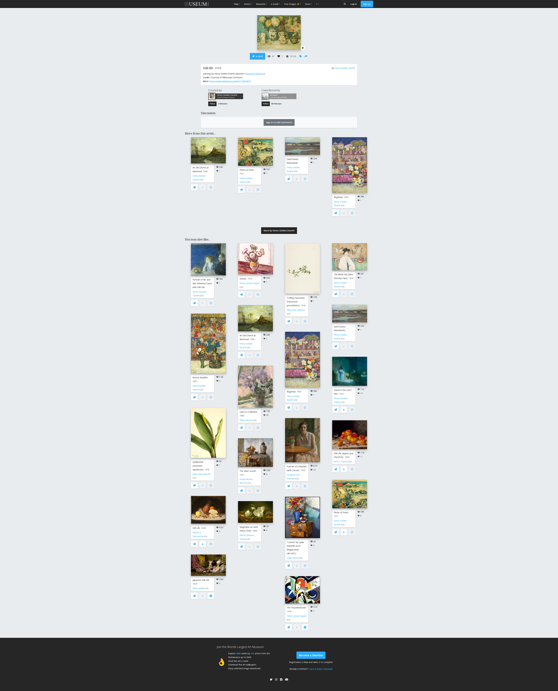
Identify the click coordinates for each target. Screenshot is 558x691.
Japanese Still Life (201, 580)
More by (279, 230)
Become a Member (311, 655)
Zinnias (243, 278)
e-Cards (274, 4)
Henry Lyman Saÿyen (250, 283)
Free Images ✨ (291, 4)
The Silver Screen (248, 471)
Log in (353, 4)
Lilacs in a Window (248, 411)
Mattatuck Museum (254, 73)
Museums (260, 4)
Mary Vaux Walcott (202, 474)
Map (236, 4)
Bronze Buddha (200, 377)
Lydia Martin (293, 558)
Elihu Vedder (198, 588)
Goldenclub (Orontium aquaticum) (198, 466)
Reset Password (324, 668)
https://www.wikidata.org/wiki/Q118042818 (230, 81)
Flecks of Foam (247, 169)
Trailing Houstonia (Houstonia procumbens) (295, 301)
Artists (247, 4)
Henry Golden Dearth (345, 68)
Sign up (367, 4)
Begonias (338, 197)
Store (307, 4)
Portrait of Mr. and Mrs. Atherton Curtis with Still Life (202, 283)
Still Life (196, 528)
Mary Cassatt (246, 420)
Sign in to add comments (279, 122)
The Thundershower (296, 607)
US (201, 180)
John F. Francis (340, 461)
